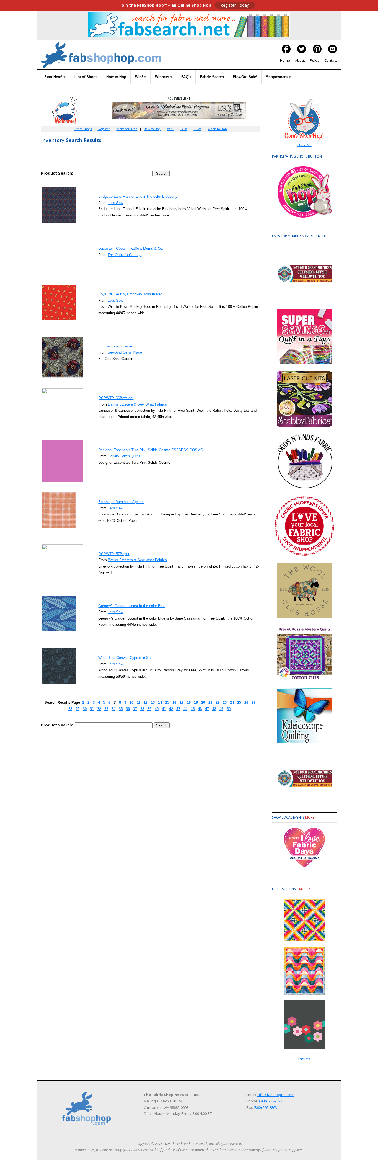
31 (92, 709)
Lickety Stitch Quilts (124, 456)
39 (149, 709)
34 (113, 709)
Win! (139, 77)
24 (232, 702)
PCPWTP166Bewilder (116, 398)
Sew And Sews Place (125, 352)
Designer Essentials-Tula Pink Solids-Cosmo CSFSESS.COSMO (150, 450)
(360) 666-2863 (265, 1107)
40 (157, 709)
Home (285, 60)
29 (77, 709)
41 (164, 709)
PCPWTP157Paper (114, 554)
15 (167, 702)
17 (181, 702)
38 (142, 709)
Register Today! (235, 5)
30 (85, 709)
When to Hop (217, 129)
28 (70, 709)
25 (239, 702)
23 (225, 702)
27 (253, 702)
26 (246, 702)
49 (221, 709)
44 (185, 709)
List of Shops (85, 77)
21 (210, 702)
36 (128, 709)
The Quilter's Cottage (124, 255)
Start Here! (53, 77)
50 (229, 709)
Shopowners (277, 77)
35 (121, 709)
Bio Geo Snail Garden (115, 346)
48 (214, 709)
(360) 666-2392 (270, 1101)
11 (138, 702)
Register (103, 129)
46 (200, 709)
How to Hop (116, 77)
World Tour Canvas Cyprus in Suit (125, 658)
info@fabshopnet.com (275, 1094)
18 (189, 702)
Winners (162, 77)
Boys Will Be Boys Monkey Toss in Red (130, 294)
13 (153, 702)
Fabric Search (212, 77)
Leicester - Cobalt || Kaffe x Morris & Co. (130, 248)
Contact (330, 60)
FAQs (183, 129)
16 (174, 702)
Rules (314, 60)
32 (99, 709)
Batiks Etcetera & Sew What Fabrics (137, 404)
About (300, 60)
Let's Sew (115, 203)
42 (171, 709)
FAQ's (186, 77)
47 (207, 709)
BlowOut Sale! (245, 77)
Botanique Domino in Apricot (121, 502)
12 (145, 702)
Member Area (126, 129)
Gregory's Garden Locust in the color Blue (131, 606)
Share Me (304, 145)
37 (135, 709)
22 (217, 702)
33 (106, 709)
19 (196, 702)
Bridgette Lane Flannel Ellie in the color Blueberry (137, 196)
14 (160, 702)
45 (193, 709)
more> (310, 817)
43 (178, 709)
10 (131, 702)
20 (203, 702)
